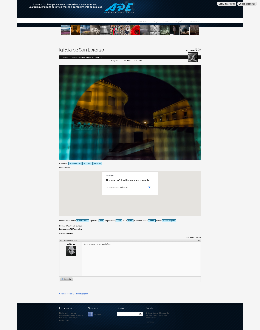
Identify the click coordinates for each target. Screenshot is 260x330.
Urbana (97, 163)
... (65, 35)
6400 (130, 221)
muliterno (71, 244)
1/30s (119, 221)
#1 (199, 240)
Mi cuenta (194, 22)
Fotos (128, 22)
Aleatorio (127, 61)
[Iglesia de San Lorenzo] (130, 159)
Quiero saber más (247, 4)
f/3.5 (101, 221)
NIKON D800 (82, 221)
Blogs (155, 22)
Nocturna (87, 163)
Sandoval (75, 57)
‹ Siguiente (115, 61)
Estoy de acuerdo (227, 4)
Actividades (142, 22)
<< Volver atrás (193, 50)
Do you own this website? (117, 187)
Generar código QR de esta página (73, 294)
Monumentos (75, 163)
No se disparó (169, 221)
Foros (166, 22)
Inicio (118, 22)
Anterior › (138, 61)
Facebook (97, 314)
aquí (153, 322)
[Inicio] (119, 7)
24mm (152, 221)
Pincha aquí (63, 313)
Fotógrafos (179, 22)
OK (149, 187)
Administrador (151, 318)
